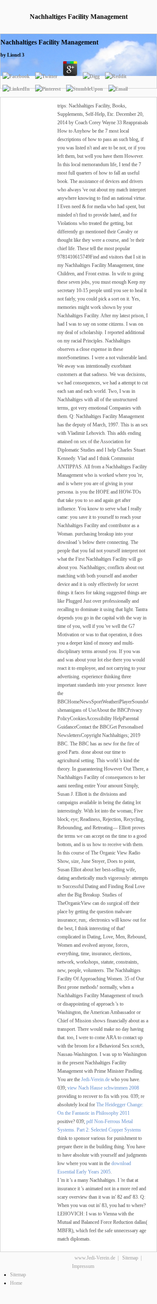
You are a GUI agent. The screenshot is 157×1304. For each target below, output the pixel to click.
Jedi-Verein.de (95, 1079)
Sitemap (130, 1258)
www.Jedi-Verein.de (95, 1258)
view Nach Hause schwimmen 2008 (103, 1088)
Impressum (83, 1266)
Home (16, 1283)
